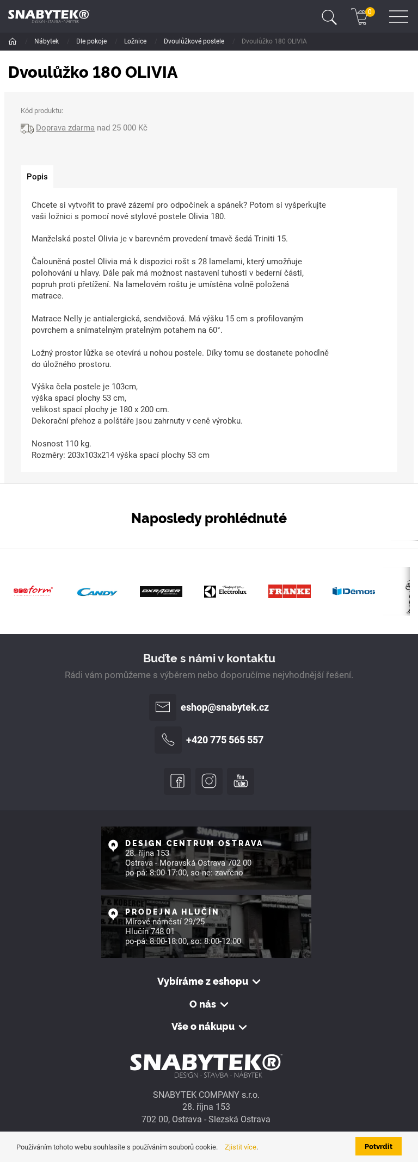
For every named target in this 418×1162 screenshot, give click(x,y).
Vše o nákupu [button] (203, 1026)
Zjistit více (240, 1147)
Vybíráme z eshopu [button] (202, 981)
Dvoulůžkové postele (195, 41)
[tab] (37, 177)
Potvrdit (378, 1146)
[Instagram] (209, 781)
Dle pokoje (92, 41)
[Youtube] (240, 781)
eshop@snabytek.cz (225, 707)
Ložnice (136, 41)
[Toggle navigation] (329, 16)
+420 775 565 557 (224, 740)
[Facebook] (177, 781)
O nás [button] (202, 1004)
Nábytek (47, 41)
